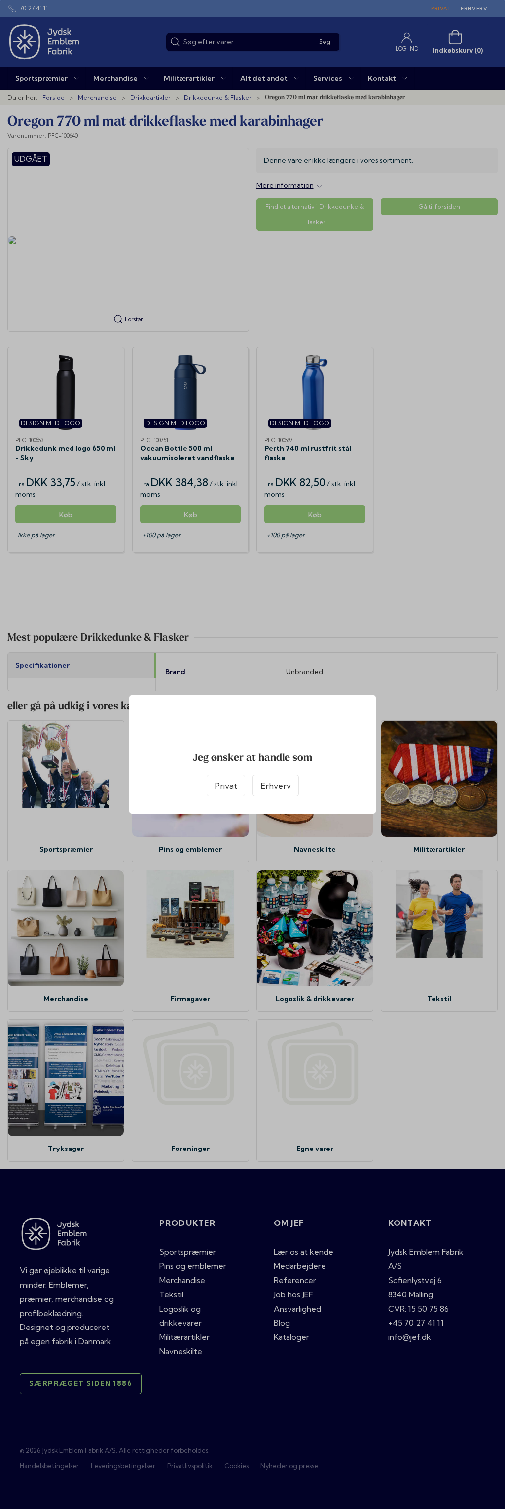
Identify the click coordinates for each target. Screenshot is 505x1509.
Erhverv (275, 785)
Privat (226, 785)
